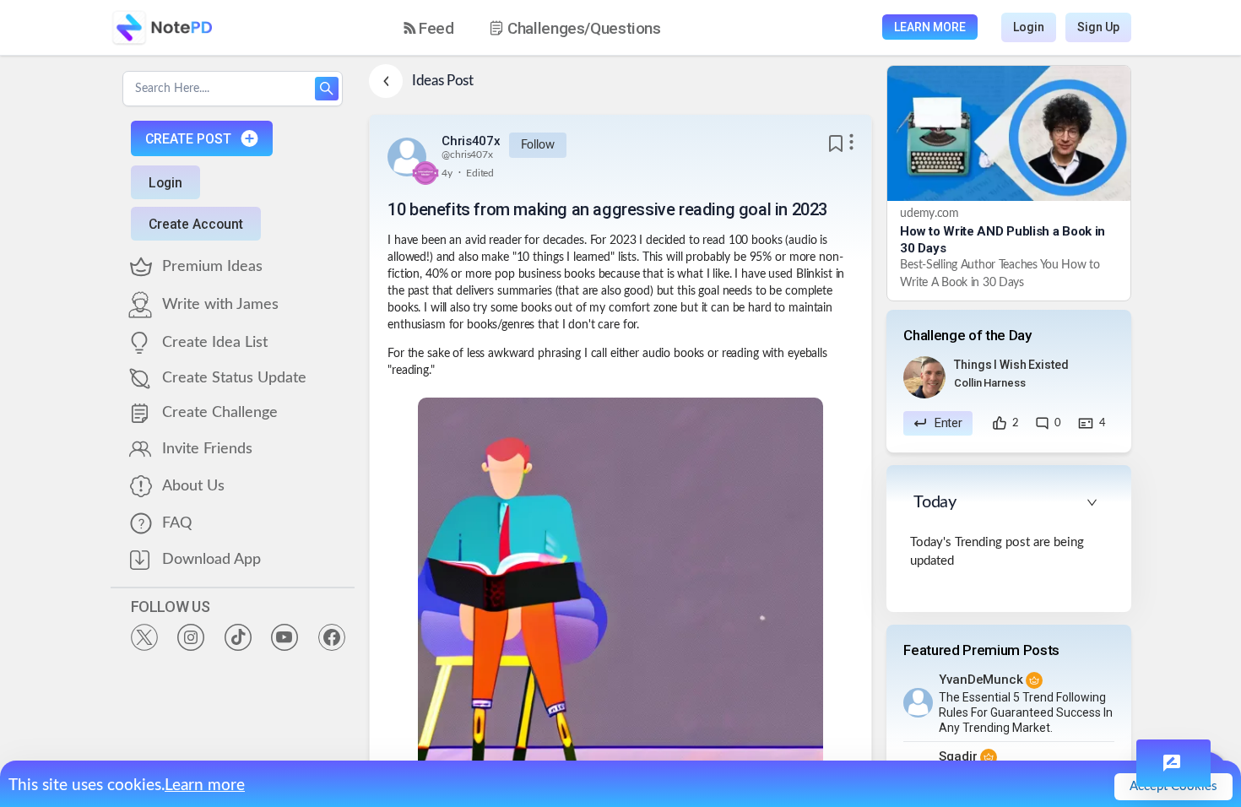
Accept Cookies (1173, 786)
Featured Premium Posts (981, 650)
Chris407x (471, 141)
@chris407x (467, 154)
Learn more (205, 785)
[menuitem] (429, 28)
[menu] (547, 27)
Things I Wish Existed (1011, 364)
